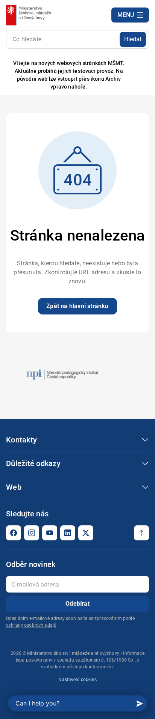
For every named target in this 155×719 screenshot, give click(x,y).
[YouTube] (49, 532)
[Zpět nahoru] (141, 532)
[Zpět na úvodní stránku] (29, 15)
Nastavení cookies (77, 679)
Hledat (132, 39)
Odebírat (77, 603)
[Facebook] (13, 532)
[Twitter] (85, 532)
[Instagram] (31, 532)
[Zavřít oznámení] (137, 75)
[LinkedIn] (67, 532)
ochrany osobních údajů (31, 625)
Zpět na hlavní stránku (77, 306)
